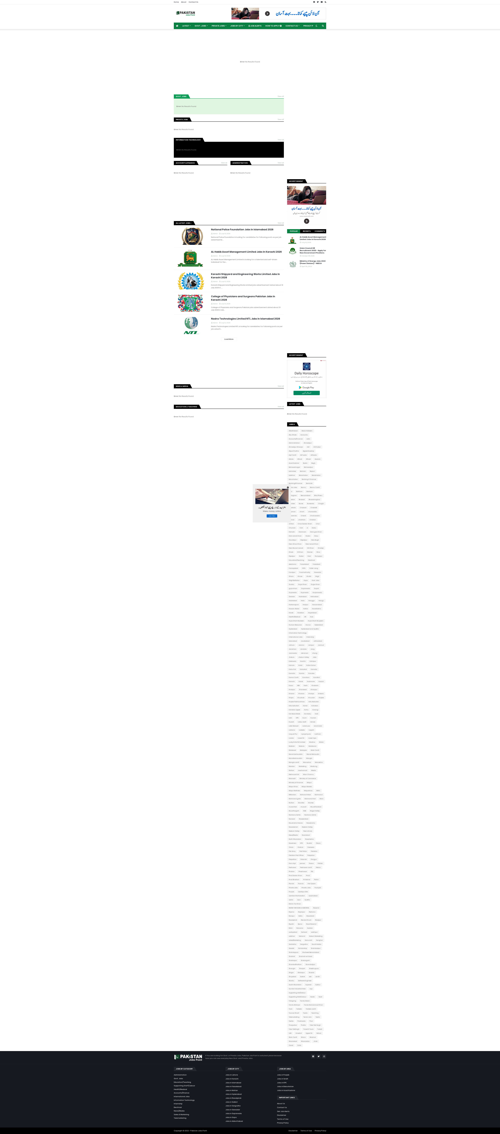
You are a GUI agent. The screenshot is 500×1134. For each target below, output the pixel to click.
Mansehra (319, 762)
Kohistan (314, 706)
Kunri (305, 718)
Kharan (291, 694)
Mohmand (319, 795)
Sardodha (292, 944)
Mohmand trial (310, 799)
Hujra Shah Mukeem (296, 621)
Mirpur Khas (293, 787)
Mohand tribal (305, 795)
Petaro (318, 867)
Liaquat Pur (293, 734)
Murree (310, 803)
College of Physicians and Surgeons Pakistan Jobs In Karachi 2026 (243, 298)
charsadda (312, 512)
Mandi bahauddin (296, 754)
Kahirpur (313, 661)
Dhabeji (321, 548)
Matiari (291, 770)
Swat (320, 997)
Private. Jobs (306, 888)
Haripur (305, 605)
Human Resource (295, 625)
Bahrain (303, 471)
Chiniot (291, 520)
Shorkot (311, 972)
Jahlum (292, 645)
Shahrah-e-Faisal (305, 956)
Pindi (308, 875)
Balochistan (303, 475)
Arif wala (303, 455)
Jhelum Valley (303, 657)
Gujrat (316, 588)
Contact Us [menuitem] (292, 26)
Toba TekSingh (294, 1029)
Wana (303, 1037)
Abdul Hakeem (307, 431)
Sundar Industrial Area (297, 989)
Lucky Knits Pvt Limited (297, 742)
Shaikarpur (293, 960)
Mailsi (321, 742)
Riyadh (291, 924)
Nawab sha (311, 823)
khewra (321, 694)
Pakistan (314, 851)
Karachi (292, 681)
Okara (318, 843)
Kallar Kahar (311, 665)
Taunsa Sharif (294, 1013)
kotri (290, 718)
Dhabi (291, 552)
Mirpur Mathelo (294, 791)
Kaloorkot (303, 669)
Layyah (311, 730)
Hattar (305, 609)
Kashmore (311, 681)
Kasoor (321, 681)
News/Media (293, 835)
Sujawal (308, 985)
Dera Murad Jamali (296, 548)
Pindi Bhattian (294, 880)
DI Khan (300, 552)
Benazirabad (305, 495)
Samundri (308, 940)
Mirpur (309, 782)
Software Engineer (304, 981)
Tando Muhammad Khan (313, 1005)
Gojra (306, 580)
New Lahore (307, 831)
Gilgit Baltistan (294, 580)
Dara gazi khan (316, 532)
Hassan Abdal (294, 609)
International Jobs (295, 637)
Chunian (292, 528)
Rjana (300, 924)
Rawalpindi (293, 920)
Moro (321, 799)
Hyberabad (319, 625)
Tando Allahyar (294, 1005)
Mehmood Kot (294, 774)
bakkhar (292, 475)
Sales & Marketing (315, 936)
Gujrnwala (304, 592)
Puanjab (318, 888)
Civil (301, 528)
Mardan (292, 766)
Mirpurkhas (308, 791)
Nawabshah (293, 827)
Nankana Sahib (294, 815)
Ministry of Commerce (308, 778)
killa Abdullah (314, 702)
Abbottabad (293, 431)
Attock (308, 459)
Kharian (301, 694)
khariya (311, 694)
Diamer (309, 552)
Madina (312, 742)
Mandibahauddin (295, 758)
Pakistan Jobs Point (198, 1130)
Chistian (313, 520)
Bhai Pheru (318, 495)
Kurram (313, 718)
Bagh (313, 463)
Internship (310, 637)
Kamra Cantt (293, 677)
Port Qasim (312, 884)
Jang (312, 649)
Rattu (300, 916)
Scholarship (302, 948)
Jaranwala (293, 653)
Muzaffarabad (315, 807)
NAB (304, 811)
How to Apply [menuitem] (272, 26)
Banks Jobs (293, 487)
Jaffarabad (318, 641)
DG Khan (310, 548)
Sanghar (319, 940)
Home (176, 2)
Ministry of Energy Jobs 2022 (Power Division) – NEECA (313, 262)
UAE (290, 1033)
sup (311, 989)
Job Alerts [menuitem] (255, 26)
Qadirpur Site (303, 892)
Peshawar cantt (306, 867)
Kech (306, 685)
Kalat (300, 665)
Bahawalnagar (294, 467)
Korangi (315, 710)
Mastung (313, 766)
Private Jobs (293, 888)
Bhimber (292, 504)
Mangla (309, 758)
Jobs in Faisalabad (233, 1086)
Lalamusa (306, 726)
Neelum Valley (294, 831)
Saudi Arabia (316, 944)
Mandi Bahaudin (313, 754)
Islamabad (293, 641)
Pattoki (320, 863)
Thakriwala (301, 1021)
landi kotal (318, 726)
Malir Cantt (315, 750)
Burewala (310, 504)
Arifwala (314, 455)
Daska (308, 536)
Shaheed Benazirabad (310, 952)
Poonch (301, 884)
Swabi (312, 997)
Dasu (316, 536)
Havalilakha (316, 609)
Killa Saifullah (294, 706)
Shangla (292, 968)
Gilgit (317, 576)
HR (305, 617)
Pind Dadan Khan (295, 875)
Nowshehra (309, 839)
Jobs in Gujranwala (234, 1113)
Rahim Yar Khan (295, 904)
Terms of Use (282, 1119)
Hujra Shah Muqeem (315, 621)
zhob (315, 1041)
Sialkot (302, 977)
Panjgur (314, 859)
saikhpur (314, 932)
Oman (291, 847)
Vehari (318, 1033)
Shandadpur (310, 964)
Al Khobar (317, 447)
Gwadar (292, 596)
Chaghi (321, 504)
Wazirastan (305, 1041)
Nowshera (292, 843)
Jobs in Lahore (232, 1075)
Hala (302, 601)
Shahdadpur (315, 948)
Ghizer (300, 576)
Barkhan (299, 491)
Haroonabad (317, 605)
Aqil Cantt (292, 455)
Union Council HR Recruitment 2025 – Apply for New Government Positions (313, 250)
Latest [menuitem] (185, 26)
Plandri (291, 884)
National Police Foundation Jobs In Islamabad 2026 (242, 229)
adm (308, 439)
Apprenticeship (308, 451)
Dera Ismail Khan (312, 544)
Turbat (319, 1029)
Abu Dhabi (292, 435)
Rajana (291, 912)
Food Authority (304, 572)
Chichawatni (315, 516)
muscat (303, 807)
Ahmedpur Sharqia (296, 447)
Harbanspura (294, 605)
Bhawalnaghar (314, 499)
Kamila (301, 673)
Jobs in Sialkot (232, 1102)
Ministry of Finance (296, 782)
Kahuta (291, 665)
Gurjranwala (317, 592)
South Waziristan (295, 985)
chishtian (301, 520)
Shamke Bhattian (295, 964)
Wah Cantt (293, 1037)
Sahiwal (304, 932)
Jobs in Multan (232, 1090)
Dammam (302, 532)
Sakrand (302, 936)
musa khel (293, 807)
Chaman (292, 512)
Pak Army (292, 851)
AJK (308, 447)
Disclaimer (281, 1115)
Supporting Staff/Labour (297, 997)
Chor (318, 524)
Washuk (313, 1037)
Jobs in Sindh (282, 1079)
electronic (292, 564)
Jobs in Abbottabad (234, 1121)
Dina (318, 552)
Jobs (314, 657)
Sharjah (302, 968)
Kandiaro (305, 677)
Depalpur (303, 540)
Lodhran (318, 734)
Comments (320, 231)
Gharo (291, 576)
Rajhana (312, 912)
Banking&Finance (295, 483)
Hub (311, 617)
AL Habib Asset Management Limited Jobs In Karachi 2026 (246, 251)
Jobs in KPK (282, 1082)
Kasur (291, 685)
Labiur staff (302, 722)
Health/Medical (294, 617)
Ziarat (291, 1045)
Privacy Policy (283, 1123)
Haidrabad (293, 601)
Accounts (304, 435)
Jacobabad (305, 641)
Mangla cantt (294, 762)
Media (313, 770)
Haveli (291, 613)
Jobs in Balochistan (285, 1086)
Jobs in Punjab (283, 1075)
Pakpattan (292, 859)
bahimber (292, 471)
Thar (311, 1021)
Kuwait (291, 722)
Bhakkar (292, 499)
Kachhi (303, 661)
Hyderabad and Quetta (310, 629)
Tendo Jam (307, 1017)
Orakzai (300, 847)
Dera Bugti (315, 540)
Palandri (304, 859)
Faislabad (316, 564)
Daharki (292, 532)
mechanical (302, 770)
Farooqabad (293, 568)
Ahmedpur (308, 443)
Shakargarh (305, 960)
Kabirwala (292, 661)
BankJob (309, 483)
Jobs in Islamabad (233, 1082)
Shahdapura (293, 952)
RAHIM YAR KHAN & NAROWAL (299, 908)
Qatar (291, 900)
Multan (291, 803)
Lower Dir (301, 738)
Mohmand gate (295, 799)
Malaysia (303, 750)
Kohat (305, 706)
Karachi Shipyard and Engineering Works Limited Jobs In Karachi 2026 (245, 275)
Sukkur (317, 985)
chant (302, 512)
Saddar (310, 928)
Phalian (292, 871)
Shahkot (292, 956)
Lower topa (312, 738)
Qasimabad (313, 896)
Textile (291, 1021)
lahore (312, 722)
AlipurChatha (294, 451)
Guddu (291, 584)
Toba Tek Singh (315, 1025)
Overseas (310, 847)
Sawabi (291, 948)
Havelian (300, 613)
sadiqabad (293, 932)
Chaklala (292, 508)
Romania (299, 928)
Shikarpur (301, 972)
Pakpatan (311, 855)
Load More (228, 339)
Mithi (318, 791)
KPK (297, 718)
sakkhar (292, 936)
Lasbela (302, 730)
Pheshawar (303, 871)
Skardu (291, 981)
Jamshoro (292, 649)
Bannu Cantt (315, 487)
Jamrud (321, 645)
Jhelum (291, 657)
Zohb (299, 1045)
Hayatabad (312, 613)
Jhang (314, 653)
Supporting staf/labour (297, 993)
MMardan (292, 795)
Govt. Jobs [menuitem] (200, 26)
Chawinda (293, 516)
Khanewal (303, 689)
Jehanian (304, 653)
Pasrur (311, 863)
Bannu (303, 487)
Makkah (292, 746)
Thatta (303, 1025)
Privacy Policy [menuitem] (311, 26)
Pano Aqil (292, 863)
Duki (309, 556)
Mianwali (292, 778)
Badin (305, 463)
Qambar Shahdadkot (297, 896)
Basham (310, 491)
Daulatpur (292, 540)
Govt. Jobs (315, 580)
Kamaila (314, 669)
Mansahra (307, 762)
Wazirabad (293, 1041)
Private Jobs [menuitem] (218, 26)
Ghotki (308, 576)
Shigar (291, 972)
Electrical (311, 560)
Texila (318, 1017)
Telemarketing (294, 1017)
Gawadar (317, 572)
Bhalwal (302, 499)
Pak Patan (303, 851)
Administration (294, 443)
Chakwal (303, 508)
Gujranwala (305, 588)
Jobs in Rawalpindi (233, 1098)
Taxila (305, 1013)
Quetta (307, 900)
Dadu (314, 528)
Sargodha (304, 944)
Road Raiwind (311, 924)
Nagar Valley (315, 811)
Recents (307, 231)
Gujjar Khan (315, 584)
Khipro (291, 698)
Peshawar (292, 867)
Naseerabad (303, 819)
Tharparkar (293, 1025)
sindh (317, 977)
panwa (302, 863)
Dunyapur (318, 556)
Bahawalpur (308, 467)
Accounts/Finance (295, 439)
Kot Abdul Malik (294, 714)
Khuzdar (311, 698)
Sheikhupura (314, 968)
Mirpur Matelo (307, 787)
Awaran (317, 459)
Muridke (301, 803)
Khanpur (314, 689)
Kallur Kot (292, 669)
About (183, 2)
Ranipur (292, 916)
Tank (290, 1009)
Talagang (292, 1001)
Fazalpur (292, 572)
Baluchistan (293, 479)
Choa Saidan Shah (305, 524)
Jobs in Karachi (232, 1079)
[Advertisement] (278, 19)
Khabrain (315, 685)
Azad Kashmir (294, 463)
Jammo (301, 645)
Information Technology (298, 633)
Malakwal (292, 750)
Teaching (314, 1013)
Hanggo (311, 601)
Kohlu (306, 710)
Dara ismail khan (295, 536)
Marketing (302, 766)
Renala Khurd (306, 920)
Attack (299, 459)
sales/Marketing (295, 940)
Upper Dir (309, 1033)
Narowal (292, 819)
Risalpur (318, 920)
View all (281, 96)
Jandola (303, 649)
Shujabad (292, 977)
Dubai (301, 556)
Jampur (311, 645)
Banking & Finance (309, 479)
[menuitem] (177, 26)
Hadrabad (303, 596)
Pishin (316, 880)
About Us (281, 1103)
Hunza (308, 625)
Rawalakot (310, 916)
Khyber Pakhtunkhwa (297, 702)
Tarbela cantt (311, 1009)
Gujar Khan (302, 584)
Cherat (303, 516)
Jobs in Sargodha (233, 1106)
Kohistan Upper (294, 710)
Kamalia (292, 673)
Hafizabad (314, 596)
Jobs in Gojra (231, 1117)
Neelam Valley (307, 827)
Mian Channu (308, 774)
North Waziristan (295, 839)
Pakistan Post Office (296, 855)
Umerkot (299, 1033)
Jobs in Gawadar (233, 1109)
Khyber (321, 698)
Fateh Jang (313, 568)
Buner (301, 504)
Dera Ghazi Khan (295, 544)
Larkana (292, 730)
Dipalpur (292, 556)
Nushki (309, 843)
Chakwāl (313, 508)
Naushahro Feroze (295, 823)
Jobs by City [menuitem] (236, 26)
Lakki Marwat (293, 726)
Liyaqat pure (306, 734)
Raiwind (316, 908)
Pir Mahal (306, 880)
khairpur (292, 689)
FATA (303, 568)
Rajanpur (301, 912)
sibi (310, 977)
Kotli (316, 714)
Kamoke (311, 673)
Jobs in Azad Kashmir (286, 1090)
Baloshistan (316, 475)
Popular (294, 231)
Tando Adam (305, 1001)
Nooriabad (306, 835)
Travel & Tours (308, 1029)
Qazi (299, 900)
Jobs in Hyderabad (234, 1094)
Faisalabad (304, 564)
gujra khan (293, 588)
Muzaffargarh (294, 811)
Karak (301, 681)
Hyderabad (293, 629)
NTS (301, 843)
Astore (291, 459)
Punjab (291, 892)
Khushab (301, 698)
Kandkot (316, 677)
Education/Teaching (296, 560)
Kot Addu (307, 714)
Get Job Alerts (283, 1111)
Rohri (290, 928)
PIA (312, 871)
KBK (298, 685)
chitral (291, 524)
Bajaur (312, 471)
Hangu (321, 601)
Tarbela (299, 1009)
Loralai (291, 738)
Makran (302, 746)
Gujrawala (293, 592)
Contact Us (193, 2)
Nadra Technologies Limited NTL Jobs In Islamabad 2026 (245, 318)
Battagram (293, 495)
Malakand (312, 746)
